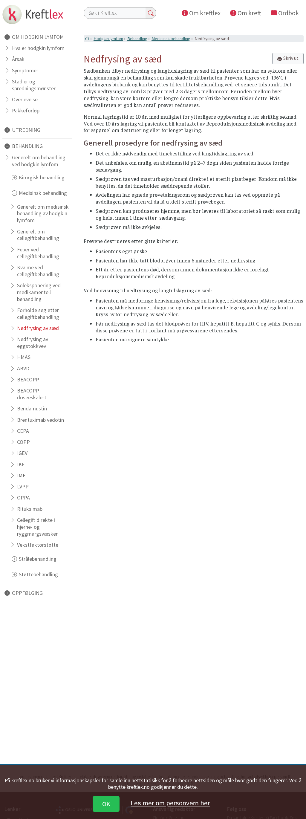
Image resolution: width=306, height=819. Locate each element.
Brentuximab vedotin (40, 419)
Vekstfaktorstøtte (37, 544)
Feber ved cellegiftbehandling (38, 253)
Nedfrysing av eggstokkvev (32, 342)
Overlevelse (25, 99)
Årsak (18, 59)
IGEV (22, 453)
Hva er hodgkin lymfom (38, 48)
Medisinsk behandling (171, 38)
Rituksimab (29, 508)
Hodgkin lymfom (108, 38)
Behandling (137, 38)
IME (21, 475)
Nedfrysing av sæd (38, 328)
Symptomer (25, 70)
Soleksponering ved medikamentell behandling (39, 292)
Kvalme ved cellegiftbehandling (38, 271)
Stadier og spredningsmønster (34, 85)
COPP (23, 441)
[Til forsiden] (37, 14)
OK (106, 804)
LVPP (23, 486)
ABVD (23, 368)
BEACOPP (28, 379)
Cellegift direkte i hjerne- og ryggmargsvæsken (38, 527)
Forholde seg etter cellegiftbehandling (38, 313)
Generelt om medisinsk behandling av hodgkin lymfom (43, 213)
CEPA (23, 430)
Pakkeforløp (25, 110)
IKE (21, 464)
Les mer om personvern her (170, 803)
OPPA (23, 497)
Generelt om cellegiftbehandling (38, 235)
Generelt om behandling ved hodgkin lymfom (38, 161)
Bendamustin (32, 408)
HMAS (23, 357)
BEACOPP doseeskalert (31, 394)
